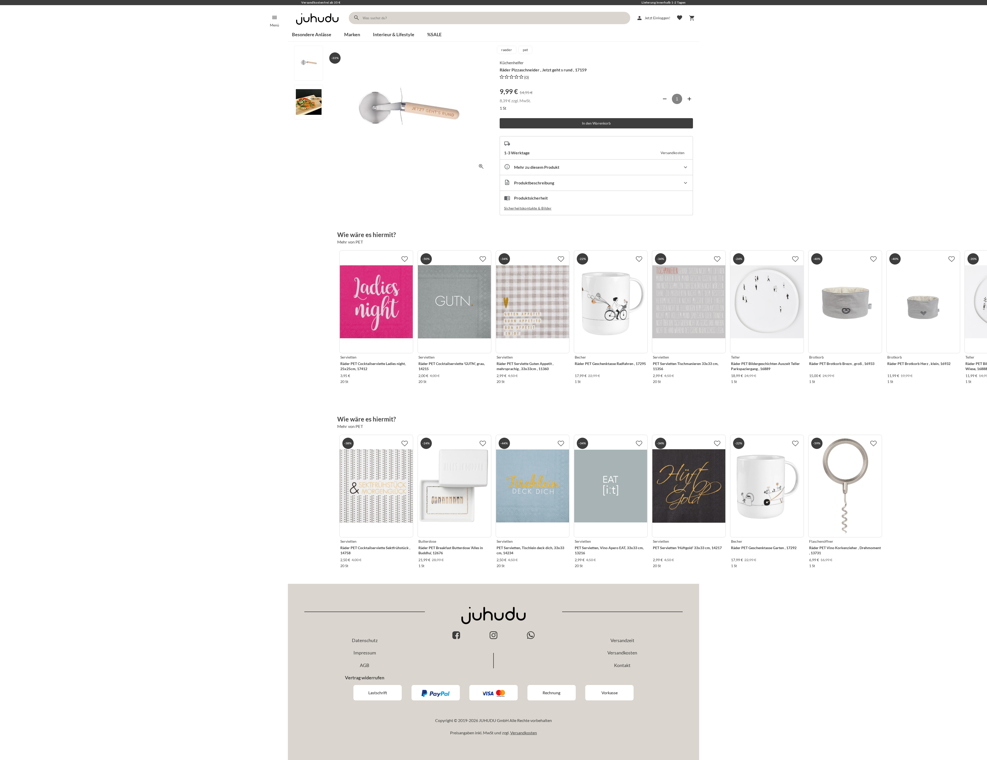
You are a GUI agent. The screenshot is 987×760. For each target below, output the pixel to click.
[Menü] (274, 17)
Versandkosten (622, 652)
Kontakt (622, 665)
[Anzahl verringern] (665, 99)
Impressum (364, 652)
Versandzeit (622, 640)
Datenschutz (365, 640)
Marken (352, 34)
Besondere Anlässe (311, 34)
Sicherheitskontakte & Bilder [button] (528, 208)
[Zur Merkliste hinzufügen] (404, 259)
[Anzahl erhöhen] (689, 99)
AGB (364, 665)
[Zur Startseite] (317, 29)
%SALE (434, 34)
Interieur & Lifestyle (393, 34)
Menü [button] (274, 25)
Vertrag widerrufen (364, 677)
